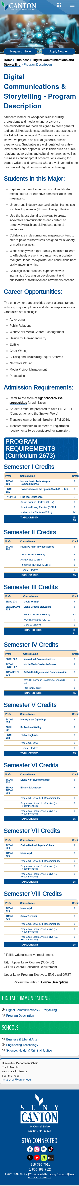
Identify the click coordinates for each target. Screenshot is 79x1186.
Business (23, 60)
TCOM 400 (9, 854)
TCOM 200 (9, 548)
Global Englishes (29, 735)
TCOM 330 (9, 781)
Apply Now (56, 51)
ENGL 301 (9, 728)
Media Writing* (31, 601)
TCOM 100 (9, 482)
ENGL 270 (11, 601)
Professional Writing (31, 727)
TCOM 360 (9, 846)
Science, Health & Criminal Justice (29, 1050)
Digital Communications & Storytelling (31, 1010)
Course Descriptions (54, 982)
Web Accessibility (38, 1174)
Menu (72, 5)
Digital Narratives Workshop (35, 779)
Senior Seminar (29, 916)
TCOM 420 (9, 917)
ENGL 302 (9, 736)
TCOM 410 (9, 909)
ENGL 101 (9, 490)
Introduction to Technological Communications (35, 482)
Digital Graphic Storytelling (37, 606)
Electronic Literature (31, 787)
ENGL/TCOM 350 (9, 790)
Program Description (20, 1015)
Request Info (19, 51)
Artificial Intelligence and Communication (45, 672)
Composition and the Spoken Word (39, 489)
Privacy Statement (58, 1174)
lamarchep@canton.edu (16, 1079)
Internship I (26, 853)
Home (8, 60)
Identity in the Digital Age (33, 719)
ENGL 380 (11, 659)
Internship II (26, 908)
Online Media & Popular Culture (37, 845)
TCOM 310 (9, 721)
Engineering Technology (22, 1045)
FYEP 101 (11, 497)
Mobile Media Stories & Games (40, 664)
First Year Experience (32, 497)
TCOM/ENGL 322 (11, 665)
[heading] (20, 6)
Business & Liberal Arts (21, 1039)
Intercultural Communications (39, 659)
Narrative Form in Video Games (37, 546)
